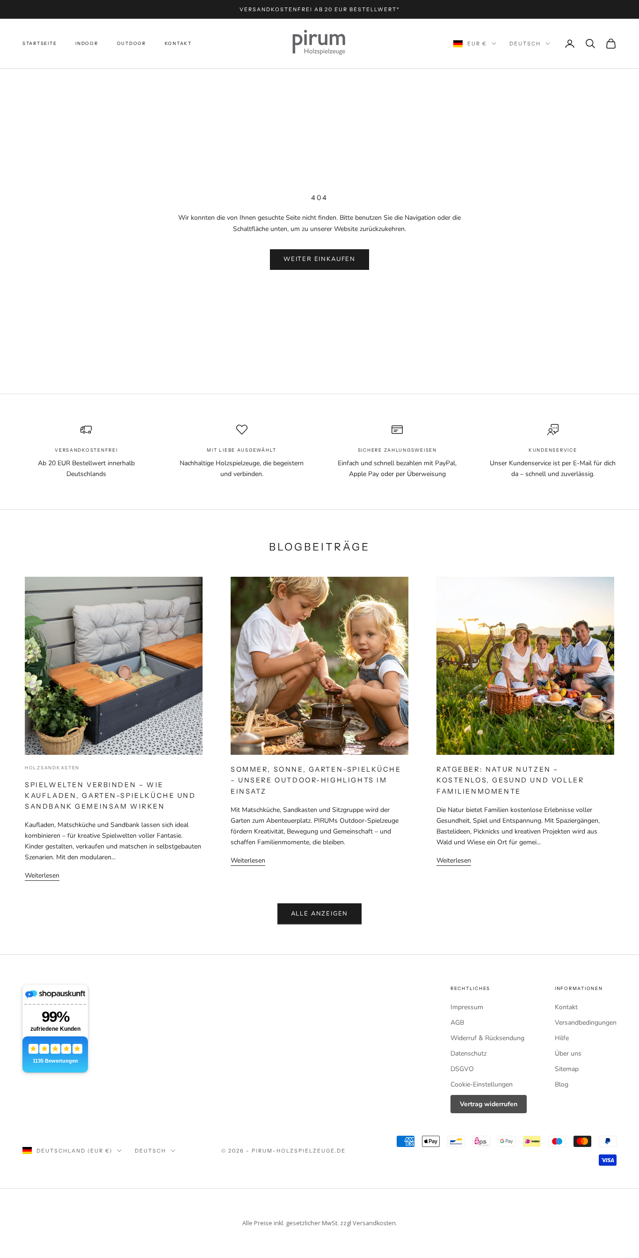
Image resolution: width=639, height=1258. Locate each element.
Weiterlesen (42, 875)
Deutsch (525, 43)
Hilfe (562, 1038)
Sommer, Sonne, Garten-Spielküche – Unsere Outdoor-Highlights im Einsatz (316, 780)
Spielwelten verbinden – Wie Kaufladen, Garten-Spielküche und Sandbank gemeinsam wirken (110, 796)
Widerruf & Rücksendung (487, 1038)
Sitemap (567, 1068)
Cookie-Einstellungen (481, 1084)
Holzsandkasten (52, 767)
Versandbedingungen (586, 1022)
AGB (457, 1022)
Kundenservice (553, 450)
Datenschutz (468, 1053)
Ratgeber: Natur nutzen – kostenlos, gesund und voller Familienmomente (510, 780)
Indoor (86, 43)
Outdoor (131, 43)
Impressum (466, 1007)
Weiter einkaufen (319, 259)
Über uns (568, 1053)
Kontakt (178, 43)
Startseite (39, 43)
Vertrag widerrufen (488, 1104)
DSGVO (462, 1068)
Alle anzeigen (320, 913)
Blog (561, 1084)
